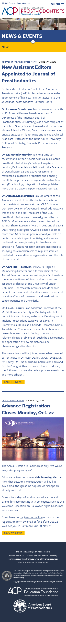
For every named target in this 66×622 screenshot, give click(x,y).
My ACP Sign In (8, 3)
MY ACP (12, 555)
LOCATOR (52, 555)
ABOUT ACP (20, 555)
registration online (31, 517)
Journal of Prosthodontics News (19, 61)
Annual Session (16, 466)
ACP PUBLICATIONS (34, 559)
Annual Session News (13, 400)
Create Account (23, 3)
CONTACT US (43, 562)
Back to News (13, 382)
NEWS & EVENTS (24, 562)
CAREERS (34, 562)
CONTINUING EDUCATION (16, 559)
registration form (12, 521)
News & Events (22, 36)
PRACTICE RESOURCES (50, 559)
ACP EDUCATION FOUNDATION (37, 555)
